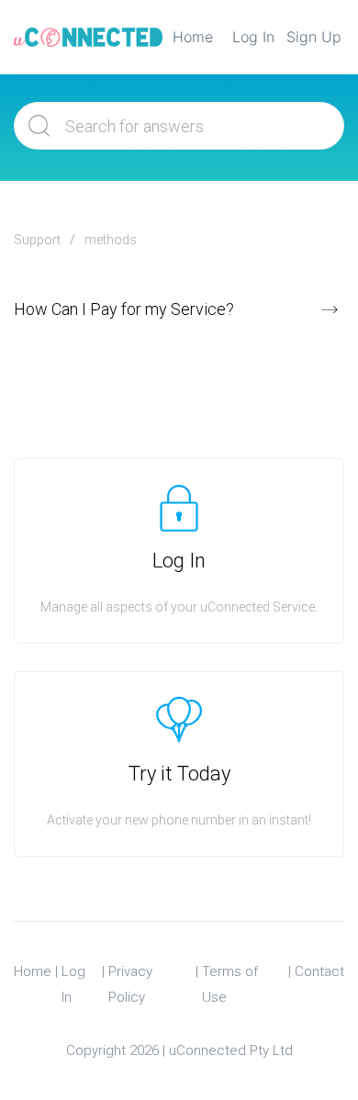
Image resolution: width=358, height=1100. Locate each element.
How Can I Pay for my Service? (124, 309)
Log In (253, 37)
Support (37, 239)
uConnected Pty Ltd (231, 1050)
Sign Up (313, 37)
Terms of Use (230, 984)
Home (193, 37)
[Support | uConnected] (88, 37)
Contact (319, 971)
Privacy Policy (130, 984)
